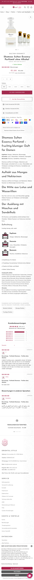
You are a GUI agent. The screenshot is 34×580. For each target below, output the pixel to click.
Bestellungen (5, 522)
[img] (5, 350)
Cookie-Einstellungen (7, 510)
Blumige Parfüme (20, 308)
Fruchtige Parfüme (7, 312)
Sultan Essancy (17, 53)
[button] (6, 67)
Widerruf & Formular (7, 496)
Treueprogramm (6, 525)
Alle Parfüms (5, 543)
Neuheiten (4, 540)
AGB (3, 502)
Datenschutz (5, 493)
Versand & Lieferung (7, 485)
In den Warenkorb (17, 92)
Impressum (5, 490)
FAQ (3, 508)
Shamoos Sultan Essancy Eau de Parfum (14, 130)
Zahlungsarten (6, 482)
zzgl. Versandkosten (20, 73)
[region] (17, 424)
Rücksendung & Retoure (8, 505)
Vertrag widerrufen (7, 499)
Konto (3, 519)
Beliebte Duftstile (7, 308)
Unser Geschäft (6, 531)
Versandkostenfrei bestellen (9, 528)
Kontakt (4, 488)
